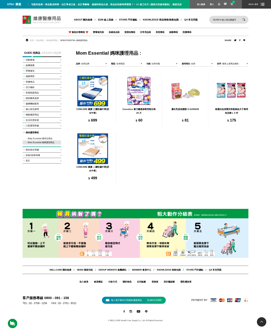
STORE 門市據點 (128, 19)
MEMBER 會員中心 (141, 270)
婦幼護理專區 (52, 40)
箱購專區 (173, 32)
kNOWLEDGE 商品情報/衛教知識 (161, 19)
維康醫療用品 (42, 20)
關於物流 (127, 281)
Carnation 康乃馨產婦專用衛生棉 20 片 (139, 111)
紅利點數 (141, 281)
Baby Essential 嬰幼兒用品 (40, 138)
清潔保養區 (129, 32)
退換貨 (155, 281)
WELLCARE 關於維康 (60, 270)
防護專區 (187, 32)
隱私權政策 (186, 281)
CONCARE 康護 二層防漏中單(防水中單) (92, 169)
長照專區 (160, 32)
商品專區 (40, 40)
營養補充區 (98, 32)
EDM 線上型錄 (105, 19)
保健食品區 (114, 32)
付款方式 (112, 281)
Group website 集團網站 (112, 270)
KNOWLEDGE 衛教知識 (169, 270)
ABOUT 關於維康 (83, 19)
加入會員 (201, 4)
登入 (212, 4)
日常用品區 (145, 32)
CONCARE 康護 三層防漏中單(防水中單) (92, 111)
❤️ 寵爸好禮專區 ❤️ (78, 32)
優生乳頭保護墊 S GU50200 (185, 109)
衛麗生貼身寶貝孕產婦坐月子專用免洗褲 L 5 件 (231, 111)
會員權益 (98, 281)
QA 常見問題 (191, 19)
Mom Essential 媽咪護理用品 (74, 40)
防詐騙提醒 (169, 281)
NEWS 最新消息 (85, 270)
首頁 (32, 40)
